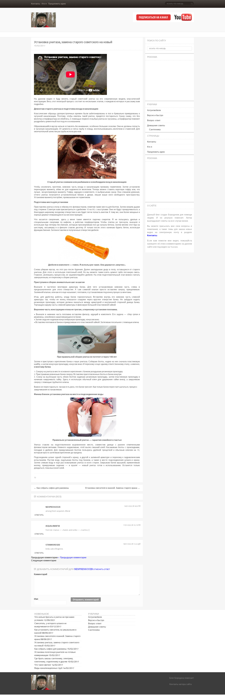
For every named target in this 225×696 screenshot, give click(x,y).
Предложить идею (57, 3)
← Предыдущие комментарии (71, 557)
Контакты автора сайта (180, 684)
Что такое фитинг (42, 664)
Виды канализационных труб (48, 668)
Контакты (35, 3)
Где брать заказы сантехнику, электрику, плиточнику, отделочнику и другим (53, 660)
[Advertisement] (169, 80)
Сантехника (155, 129)
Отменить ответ (101, 569)
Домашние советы (156, 125)
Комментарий (40, 574)
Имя (36, 598)
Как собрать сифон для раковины (51, 487)
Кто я (44, 3)
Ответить (39, 515)
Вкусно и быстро (155, 115)
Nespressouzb (83, 569)
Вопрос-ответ (153, 120)
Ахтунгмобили (154, 110)
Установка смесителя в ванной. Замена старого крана (112, 487)
